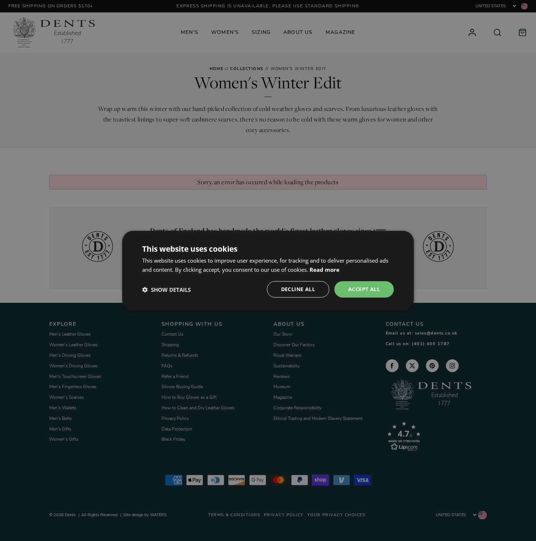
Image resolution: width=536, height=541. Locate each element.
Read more (324, 269)
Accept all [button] (364, 289)
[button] (166, 289)
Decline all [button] (298, 289)
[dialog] (268, 270)
